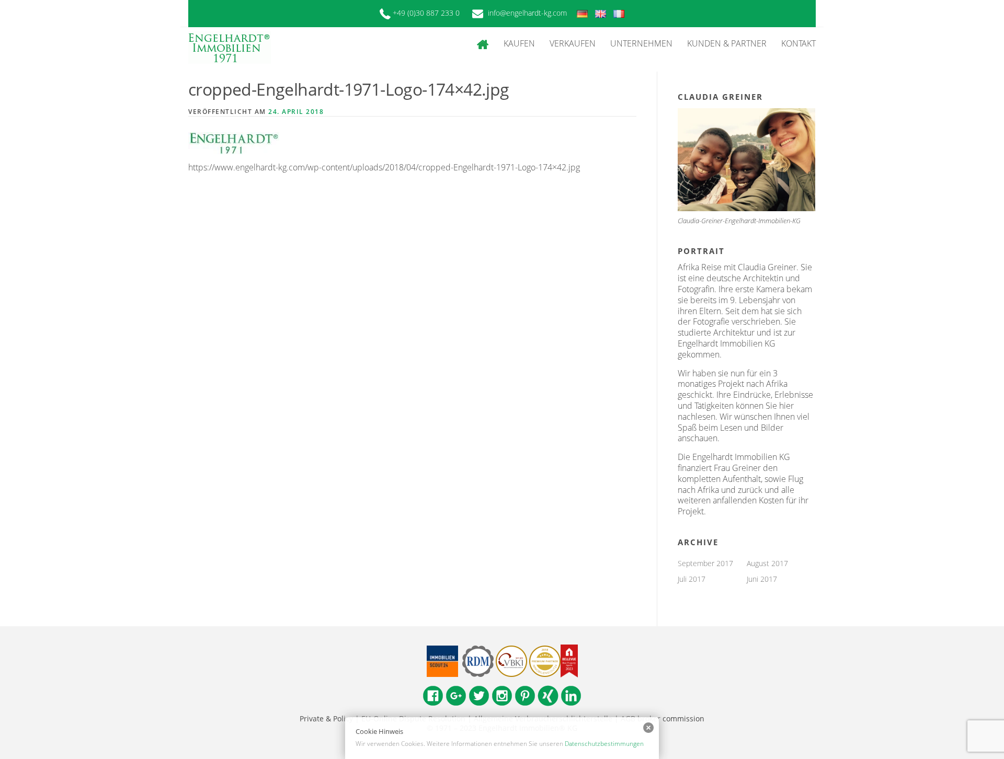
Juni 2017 (762, 579)
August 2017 (767, 563)
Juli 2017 (691, 579)
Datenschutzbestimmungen (604, 743)
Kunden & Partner (727, 43)
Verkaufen (573, 43)
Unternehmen (641, 43)
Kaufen (519, 43)
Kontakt (798, 43)
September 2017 (705, 563)
